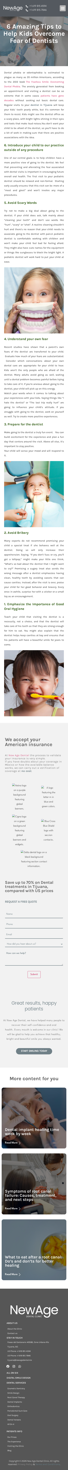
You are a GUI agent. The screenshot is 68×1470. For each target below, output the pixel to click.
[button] (63, 8)
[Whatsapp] (20, 1366)
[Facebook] (8, 1366)
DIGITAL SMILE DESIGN (19, 1377)
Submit (34, 974)
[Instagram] (14, 1366)
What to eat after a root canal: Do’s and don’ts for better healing (33, 1261)
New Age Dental (19, 755)
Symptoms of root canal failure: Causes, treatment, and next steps (30, 1195)
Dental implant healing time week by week (32, 1131)
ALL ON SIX (12, 1372)
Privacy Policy (25, 1464)
